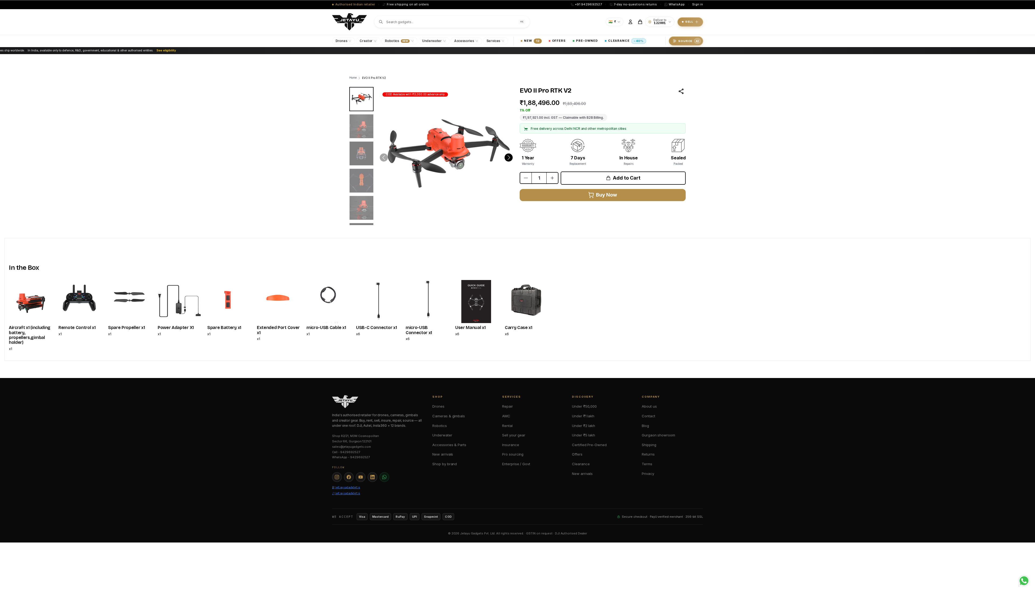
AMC (506, 416)
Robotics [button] (396, 41)
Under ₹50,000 (584, 406)
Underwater (442, 435)
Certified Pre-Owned (589, 445)
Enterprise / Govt (516, 464)
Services (494, 41)
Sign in (697, 4)
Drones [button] (341, 41)
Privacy (648, 473)
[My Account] (630, 22)
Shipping (649, 445)
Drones (438, 406)
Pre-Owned (587, 41)
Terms (647, 464)
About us (649, 406)
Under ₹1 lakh (583, 416)
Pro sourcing (512, 454)
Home (353, 77)
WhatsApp (677, 4)
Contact (648, 416)
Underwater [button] (432, 41)
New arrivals (442, 454)
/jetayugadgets (346, 493)
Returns (648, 454)
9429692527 (350, 452)
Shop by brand (444, 464)
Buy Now (606, 195)
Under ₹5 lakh (583, 435)
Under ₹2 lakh (583, 426)
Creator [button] (366, 41)
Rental (507, 426)
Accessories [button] (464, 41)
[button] (509, 157)
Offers (559, 41)
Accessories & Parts (449, 445)
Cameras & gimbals (448, 416)
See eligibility (138, 50)
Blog (645, 426)
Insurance (510, 445)
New (531, 41)
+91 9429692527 (588, 4)
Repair (507, 406)
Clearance (626, 41)
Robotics (439, 426)
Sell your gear (513, 435)
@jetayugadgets (346, 487)
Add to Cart (626, 178)
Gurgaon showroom (658, 435)
